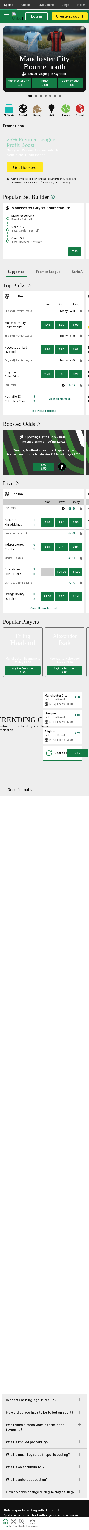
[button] (18, 83)
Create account (69, 16)
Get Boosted (25, 167)
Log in (36, 16)
